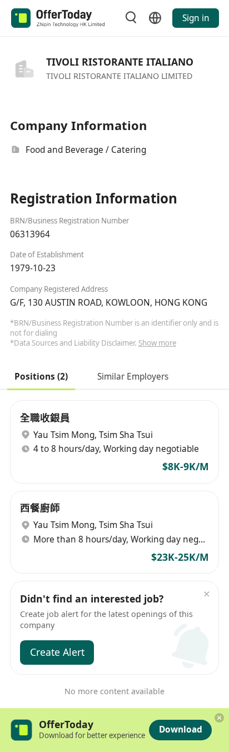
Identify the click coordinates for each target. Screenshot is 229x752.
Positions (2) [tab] (41, 376)
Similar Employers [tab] (132, 376)
